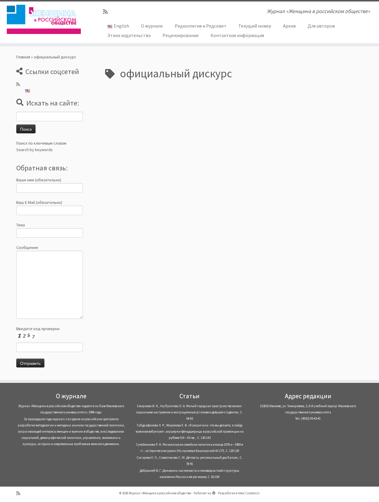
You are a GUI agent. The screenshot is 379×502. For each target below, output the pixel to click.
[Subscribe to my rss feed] (107, 11)
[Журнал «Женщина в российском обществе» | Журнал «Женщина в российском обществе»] (43, 19)
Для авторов (321, 26)
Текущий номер (254, 26)
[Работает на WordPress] (214, 492)
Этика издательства (129, 35)
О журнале (152, 26)
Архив (289, 26)
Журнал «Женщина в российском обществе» (160, 493)
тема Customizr (249, 493)
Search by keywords (34, 149)
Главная (23, 57)
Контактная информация (237, 35)
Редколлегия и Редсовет (201, 26)
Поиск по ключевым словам (41, 143)
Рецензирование (181, 35)
